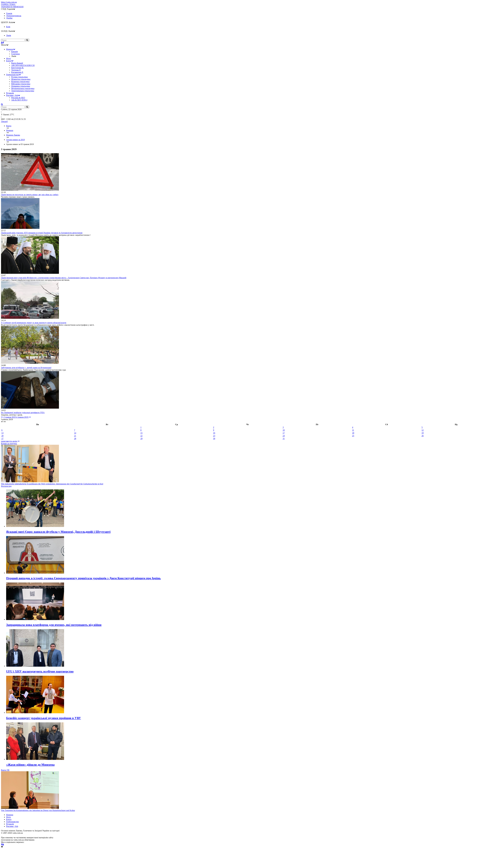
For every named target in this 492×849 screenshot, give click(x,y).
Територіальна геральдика (22, 91)
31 (284, 438)
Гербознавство (12, 75)
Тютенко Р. (16, 70)
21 (75, 436)
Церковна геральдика (20, 86)
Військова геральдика (20, 84)
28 (75, 438)
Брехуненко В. (17, 68)
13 (2, 433)
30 (214, 438)
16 (214, 433)
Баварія (14, 51)
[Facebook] (3, 42)
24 (284, 436)
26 (423, 436)
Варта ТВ (5, 770)
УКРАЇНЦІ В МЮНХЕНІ (12, 5)
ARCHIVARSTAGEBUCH (23, 65)
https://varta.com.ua (9, 2)
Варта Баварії (17, 63)
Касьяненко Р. (17, 72)
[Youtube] (2, 42)
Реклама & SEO (18, 98)
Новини (9, 49)
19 (423, 433)
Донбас (9, 18)
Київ (8, 27)
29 (141, 438)
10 (284, 430)
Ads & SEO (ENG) (19, 100)
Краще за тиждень (9, 443)
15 (141, 433)
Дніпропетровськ (13, 16)
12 (423, 430)
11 (353, 430)
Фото (8, 58)
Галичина (15, 54)
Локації (4, 121)
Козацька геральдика (20, 81)
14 (75, 433)
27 (2, 438)
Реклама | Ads (12, 95)
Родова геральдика (19, 77)
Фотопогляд (6, 486)
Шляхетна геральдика (20, 79)
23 (214, 436)
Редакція (10, 93)
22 (141, 436)
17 (284, 433)
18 (353, 433)
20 (2, 436)
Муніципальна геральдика (22, 88)
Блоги (8, 61)
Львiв (8, 35)
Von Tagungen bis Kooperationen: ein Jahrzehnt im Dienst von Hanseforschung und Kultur (38, 810)
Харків (9, 13)
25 (353, 436)
